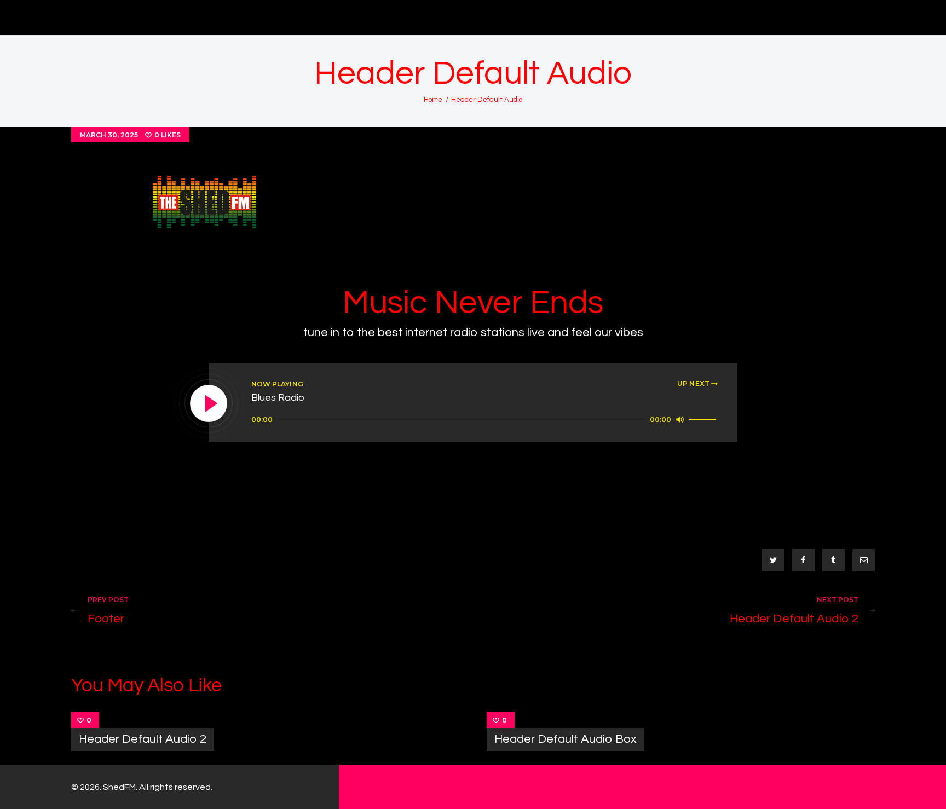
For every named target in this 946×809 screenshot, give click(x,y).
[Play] (209, 404)
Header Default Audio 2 (142, 739)
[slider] (704, 419)
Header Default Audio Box (565, 739)
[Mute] (679, 419)
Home (433, 99)
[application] (485, 420)
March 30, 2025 (109, 135)
